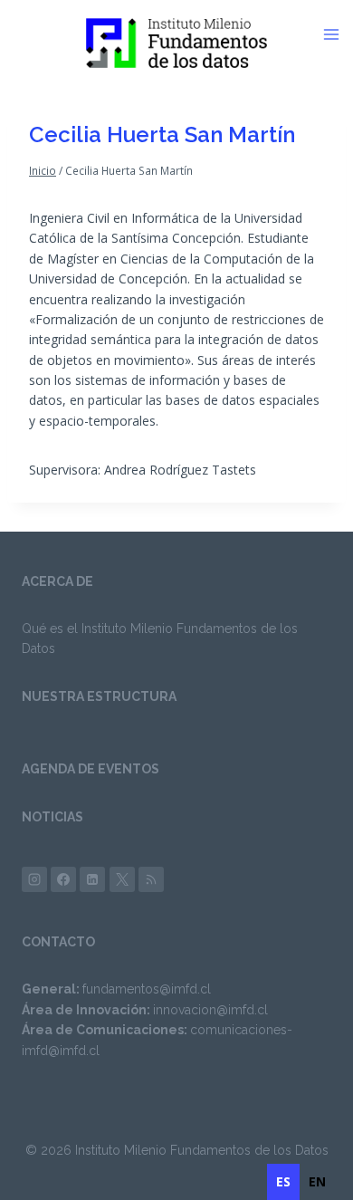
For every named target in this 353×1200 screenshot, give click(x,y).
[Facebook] (63, 879)
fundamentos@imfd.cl (146, 989)
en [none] (317, 1181)
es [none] (283, 1181)
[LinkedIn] (92, 879)
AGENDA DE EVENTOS (90, 769)
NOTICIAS (52, 817)
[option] (317, 1182)
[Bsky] (151, 879)
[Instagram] (34, 879)
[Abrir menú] (337, 34)
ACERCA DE (57, 581)
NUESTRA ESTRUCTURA (99, 696)
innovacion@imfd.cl (210, 1010)
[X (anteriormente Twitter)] (122, 879)
